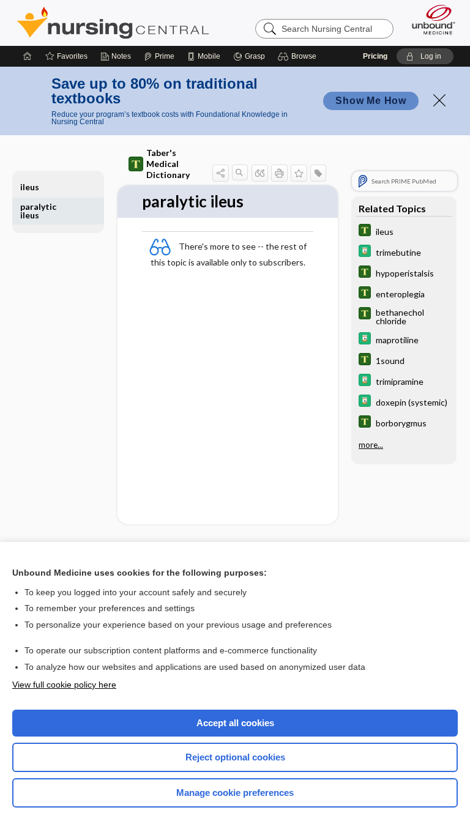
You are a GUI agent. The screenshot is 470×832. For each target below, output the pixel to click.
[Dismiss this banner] (439, 100)
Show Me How (370, 100)
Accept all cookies (235, 723)
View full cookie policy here (64, 684)
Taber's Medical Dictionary (168, 163)
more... (371, 445)
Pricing (375, 56)
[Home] (27, 56)
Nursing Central (113, 22)
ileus (29, 187)
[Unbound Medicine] (430, 19)
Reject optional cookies (235, 757)
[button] (299, 56)
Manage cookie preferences (235, 792)
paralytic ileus (38, 210)
